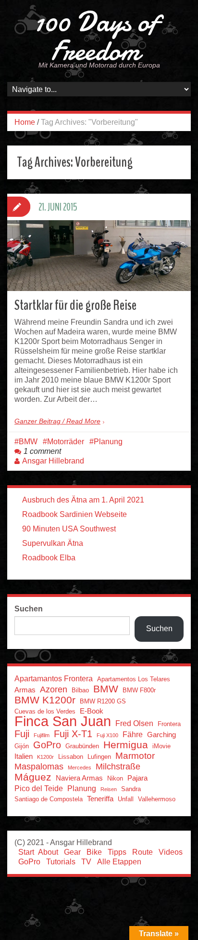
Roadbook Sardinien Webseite (74, 514)
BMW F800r (139, 690)
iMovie (161, 746)
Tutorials (60, 862)
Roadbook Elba (48, 558)
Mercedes (79, 767)
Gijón (21, 746)
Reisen (108, 789)
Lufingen (99, 756)
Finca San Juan (62, 721)
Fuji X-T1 (73, 734)
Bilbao (80, 690)
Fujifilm (42, 735)
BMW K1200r (44, 700)
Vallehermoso (156, 799)
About (48, 852)
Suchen (28, 609)
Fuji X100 (107, 735)
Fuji (21, 734)
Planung (108, 441)
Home (24, 122)
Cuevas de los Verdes (44, 711)
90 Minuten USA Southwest (69, 529)
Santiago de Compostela (48, 799)
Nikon (115, 778)
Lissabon (70, 756)
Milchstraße (118, 766)
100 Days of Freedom (95, 36)
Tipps (117, 852)
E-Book (91, 711)
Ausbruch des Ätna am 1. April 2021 (83, 500)
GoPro (47, 745)
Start (26, 852)
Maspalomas (38, 766)
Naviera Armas (79, 778)
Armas (25, 690)
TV (86, 862)
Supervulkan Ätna (52, 543)
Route (142, 852)
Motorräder (65, 441)
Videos (171, 852)
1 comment (42, 451)
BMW (28, 441)
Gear (72, 852)
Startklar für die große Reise (75, 305)
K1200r (45, 757)
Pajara (137, 778)
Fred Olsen (134, 723)
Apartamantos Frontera (53, 678)
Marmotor (135, 756)
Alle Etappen (119, 862)
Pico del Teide (38, 788)
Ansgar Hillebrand (53, 461)
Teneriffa (100, 799)
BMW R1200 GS (103, 701)
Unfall (126, 799)
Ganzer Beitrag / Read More (57, 421)
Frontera (169, 724)
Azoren (53, 689)
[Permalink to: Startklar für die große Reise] (99, 255)
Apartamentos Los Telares (133, 679)
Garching (161, 735)
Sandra (131, 789)
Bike (94, 852)
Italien (23, 756)
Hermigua (125, 745)
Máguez (32, 777)
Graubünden (82, 746)
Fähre (133, 734)
